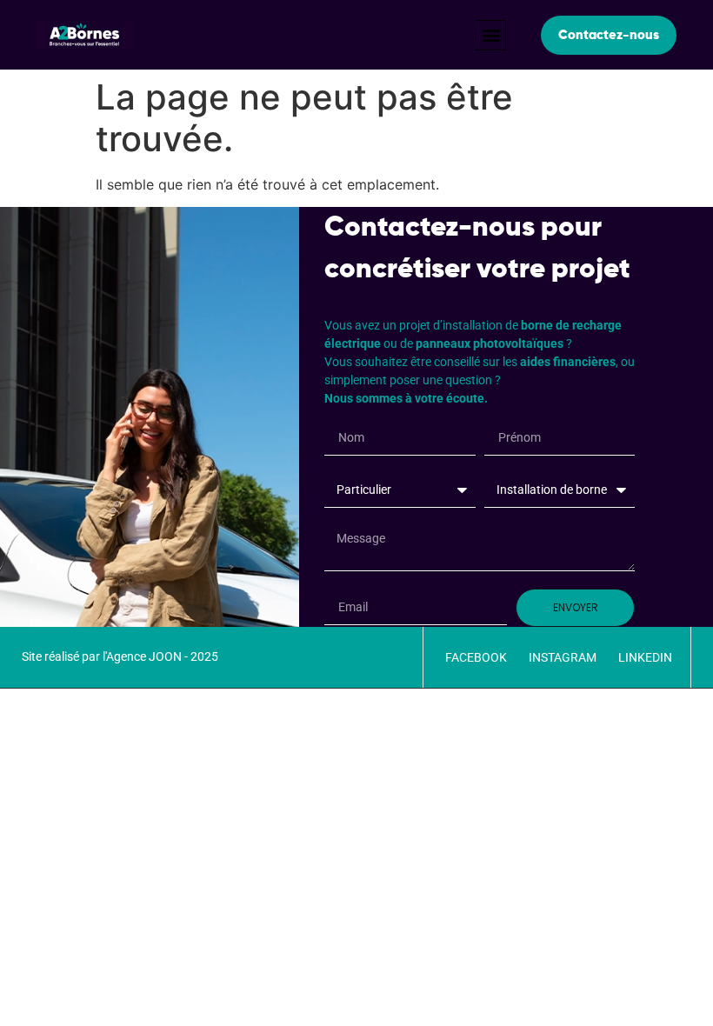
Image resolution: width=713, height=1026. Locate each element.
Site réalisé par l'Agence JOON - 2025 (120, 656)
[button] (491, 35)
